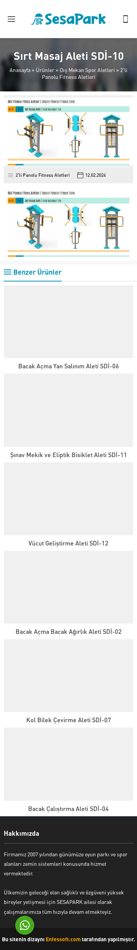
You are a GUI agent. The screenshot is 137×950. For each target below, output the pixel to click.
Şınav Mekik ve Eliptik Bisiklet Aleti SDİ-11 (68, 455)
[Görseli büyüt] (123, 199)
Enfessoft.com (63, 939)
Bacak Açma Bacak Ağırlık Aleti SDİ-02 (69, 631)
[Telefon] (125, 19)
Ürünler (45, 69)
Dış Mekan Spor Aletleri (87, 69)
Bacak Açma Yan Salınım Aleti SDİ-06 (68, 366)
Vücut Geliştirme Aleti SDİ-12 (68, 543)
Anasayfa (20, 69)
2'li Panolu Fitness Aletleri (85, 73)
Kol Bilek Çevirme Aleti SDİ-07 (68, 720)
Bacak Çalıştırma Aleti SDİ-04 (68, 808)
